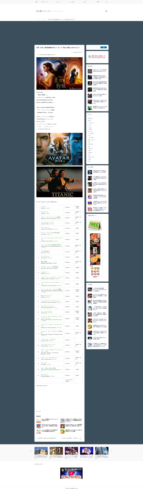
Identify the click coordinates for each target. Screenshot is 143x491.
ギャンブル (58, 1)
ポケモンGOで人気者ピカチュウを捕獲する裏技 (99, 338)
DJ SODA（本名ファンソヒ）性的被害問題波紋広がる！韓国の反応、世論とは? (73, 425)
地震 (85, 1)
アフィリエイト (91, 122)
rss (106, 11)
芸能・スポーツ (45, 1)
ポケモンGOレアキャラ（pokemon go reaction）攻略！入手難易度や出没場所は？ (49, 426)
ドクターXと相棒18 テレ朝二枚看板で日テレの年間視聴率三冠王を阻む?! (49, 430)
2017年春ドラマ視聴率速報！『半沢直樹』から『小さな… (72, 439)
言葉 (89, 161)
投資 (89, 146)
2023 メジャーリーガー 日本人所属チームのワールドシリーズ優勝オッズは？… (71, 457)
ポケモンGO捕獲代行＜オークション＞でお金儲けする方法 (49, 420)
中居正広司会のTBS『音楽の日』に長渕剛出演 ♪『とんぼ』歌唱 (100, 171)
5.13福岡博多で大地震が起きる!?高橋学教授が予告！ (47, 438)
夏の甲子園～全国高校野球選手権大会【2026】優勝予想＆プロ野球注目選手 (100, 83)
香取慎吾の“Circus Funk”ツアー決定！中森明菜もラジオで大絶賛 (73, 430)
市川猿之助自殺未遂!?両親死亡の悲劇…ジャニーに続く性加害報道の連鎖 (56, 457)
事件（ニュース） (91, 139)
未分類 (89, 150)
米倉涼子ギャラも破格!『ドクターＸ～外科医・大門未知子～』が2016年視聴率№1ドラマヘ (100, 209)
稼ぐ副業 (90, 152)
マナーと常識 (90, 137)
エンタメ (39, 411)
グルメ (89, 135)
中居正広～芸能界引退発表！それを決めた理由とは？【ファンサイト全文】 (100, 190)
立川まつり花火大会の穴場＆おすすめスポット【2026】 (100, 95)
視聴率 (98, 1)
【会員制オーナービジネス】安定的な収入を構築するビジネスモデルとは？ (100, 203)
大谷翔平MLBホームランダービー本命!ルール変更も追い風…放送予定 (86, 457)
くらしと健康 (71, 1)
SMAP (89, 120)
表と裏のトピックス (43, 11)
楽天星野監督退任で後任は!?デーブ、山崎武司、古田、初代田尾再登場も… (101, 457)
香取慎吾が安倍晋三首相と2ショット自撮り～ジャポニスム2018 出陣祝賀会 (99, 197)
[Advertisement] (71, 32)
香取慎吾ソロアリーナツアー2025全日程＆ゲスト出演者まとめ (100, 107)
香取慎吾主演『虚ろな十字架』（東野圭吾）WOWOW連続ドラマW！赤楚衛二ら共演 (100, 77)
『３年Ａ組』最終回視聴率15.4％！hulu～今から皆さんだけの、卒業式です (100, 289)
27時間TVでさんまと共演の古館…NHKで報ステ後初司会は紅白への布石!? (100, 184)
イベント (90, 124)
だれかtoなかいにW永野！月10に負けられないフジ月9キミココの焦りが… (100, 320)
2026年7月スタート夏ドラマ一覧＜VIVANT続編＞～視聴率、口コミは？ (100, 102)
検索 (108, 0)
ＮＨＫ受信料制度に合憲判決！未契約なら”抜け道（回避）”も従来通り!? (41, 457)
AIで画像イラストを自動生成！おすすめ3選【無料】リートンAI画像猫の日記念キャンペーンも (73, 420)
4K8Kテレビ (90, 118)
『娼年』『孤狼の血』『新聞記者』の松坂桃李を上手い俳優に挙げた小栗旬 (100, 314)
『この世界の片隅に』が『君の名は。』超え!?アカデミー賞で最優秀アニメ (100, 308)
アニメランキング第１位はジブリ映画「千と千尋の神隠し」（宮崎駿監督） (100, 296)
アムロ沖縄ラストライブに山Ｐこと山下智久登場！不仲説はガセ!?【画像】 (100, 178)
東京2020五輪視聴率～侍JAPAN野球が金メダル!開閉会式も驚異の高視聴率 (100, 302)
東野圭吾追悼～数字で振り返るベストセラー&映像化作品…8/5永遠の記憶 (100, 89)
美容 (89, 154)
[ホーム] (36, 2)
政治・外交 (90, 148)
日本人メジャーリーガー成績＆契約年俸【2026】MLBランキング (100, 70)
